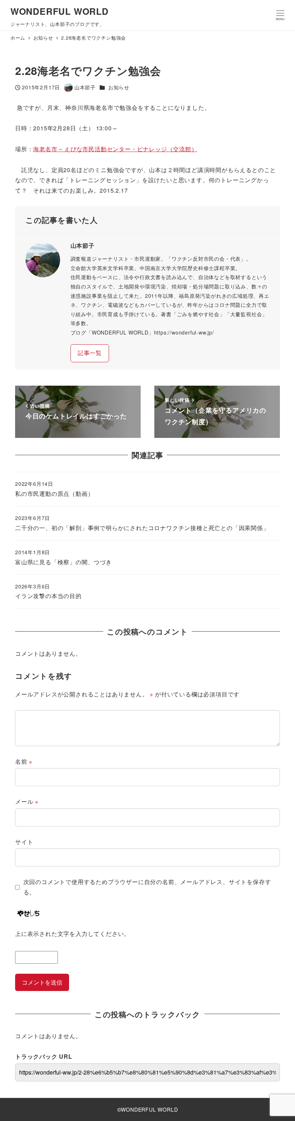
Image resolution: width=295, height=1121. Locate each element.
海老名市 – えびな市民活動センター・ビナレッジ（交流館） (115, 149)
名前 (23, 761)
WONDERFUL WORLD (59, 11)
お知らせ (119, 87)
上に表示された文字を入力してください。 (72, 933)
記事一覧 (90, 353)
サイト (24, 842)
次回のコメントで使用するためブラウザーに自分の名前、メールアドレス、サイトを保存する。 (147, 887)
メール (26, 801)
